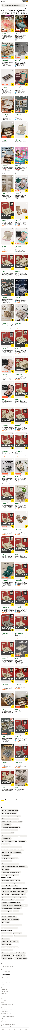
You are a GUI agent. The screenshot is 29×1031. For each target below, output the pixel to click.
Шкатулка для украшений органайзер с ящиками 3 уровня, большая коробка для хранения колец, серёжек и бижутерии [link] (7, 168)
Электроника (4, 989)
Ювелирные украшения (6, 1013)
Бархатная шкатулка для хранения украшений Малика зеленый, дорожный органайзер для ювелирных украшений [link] (21, 196)
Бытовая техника (4, 986)
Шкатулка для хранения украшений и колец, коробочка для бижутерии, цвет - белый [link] (7, 376)
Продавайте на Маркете (6, 968)
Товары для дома (4, 993)
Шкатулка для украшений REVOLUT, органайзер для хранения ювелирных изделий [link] (7, 274)
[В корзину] (12, 30)
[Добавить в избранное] (13, 16)
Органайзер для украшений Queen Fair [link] (6, 90)
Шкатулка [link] (4, 634)
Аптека (2, 995)
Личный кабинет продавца (7, 966)
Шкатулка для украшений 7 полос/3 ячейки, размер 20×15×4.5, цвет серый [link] (21, 63)
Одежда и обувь (4, 991)
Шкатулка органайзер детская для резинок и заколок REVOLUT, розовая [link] (7, 36)
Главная (3, 1029)
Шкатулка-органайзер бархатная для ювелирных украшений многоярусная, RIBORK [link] (7, 712)
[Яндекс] (11, 1026)
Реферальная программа (6, 977)
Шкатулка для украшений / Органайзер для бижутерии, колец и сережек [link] (21, 506)
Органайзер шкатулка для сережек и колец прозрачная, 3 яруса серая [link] (21, 325)
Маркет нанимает (5, 1019)
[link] (10, 810)
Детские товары (4, 1011)
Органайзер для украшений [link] (18, 661)
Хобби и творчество (5, 998)
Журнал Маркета (4, 1021)
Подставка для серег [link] (19, 789)
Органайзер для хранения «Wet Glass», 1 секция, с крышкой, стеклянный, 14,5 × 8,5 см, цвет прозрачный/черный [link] (7, 479)
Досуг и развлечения (5, 982)
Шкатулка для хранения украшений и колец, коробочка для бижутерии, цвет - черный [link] (7, 402)
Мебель (2, 984)
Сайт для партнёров (5, 971)
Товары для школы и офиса (7, 1004)
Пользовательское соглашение (7, 1016)
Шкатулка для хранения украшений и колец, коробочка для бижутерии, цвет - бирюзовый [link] (21, 248)
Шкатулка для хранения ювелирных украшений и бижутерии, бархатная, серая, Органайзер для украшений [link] (7, 764)
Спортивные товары (5, 1006)
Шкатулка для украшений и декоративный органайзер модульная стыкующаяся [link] (7, 325)
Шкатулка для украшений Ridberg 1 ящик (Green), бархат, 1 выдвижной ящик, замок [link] (7, 583)
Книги (2, 1002)
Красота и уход (4, 996)
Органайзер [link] (4, 141)
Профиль (26, 1029)
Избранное (14, 1029)
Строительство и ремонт (6, 1009)
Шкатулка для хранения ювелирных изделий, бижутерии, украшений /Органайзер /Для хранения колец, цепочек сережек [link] (21, 142)
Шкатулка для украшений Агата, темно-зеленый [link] (20, 479)
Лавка (9, 1029)
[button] (27, 5)
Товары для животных (6, 1007)
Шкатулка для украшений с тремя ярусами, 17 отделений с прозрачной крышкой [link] (7, 63)
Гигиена (3, 987)
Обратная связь (4, 1018)
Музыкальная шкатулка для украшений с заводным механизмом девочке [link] (21, 168)
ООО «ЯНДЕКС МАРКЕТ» (10, 1024)
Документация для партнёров (7, 969)
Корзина (20, 1029)
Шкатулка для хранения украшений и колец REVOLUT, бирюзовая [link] (20, 36)
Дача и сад (3, 1000)
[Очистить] (23, 5)
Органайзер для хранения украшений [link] (21, 117)
